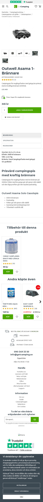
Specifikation (8, 140)
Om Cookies (21, 406)
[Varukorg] (40, 6)
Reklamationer (21, 379)
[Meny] (3, 6)
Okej (21, 497)
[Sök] (7, 6)
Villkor (21, 381)
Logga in (21, 388)
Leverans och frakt (21, 374)
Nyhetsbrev (21, 404)
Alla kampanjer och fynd (22, 386)
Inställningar (21, 485)
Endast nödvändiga (22, 491)
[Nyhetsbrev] (35, 419)
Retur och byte (21, 376)
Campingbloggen (21, 402)
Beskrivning (8, 135)
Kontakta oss (21, 371)
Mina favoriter (21, 383)
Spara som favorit (13, 117)
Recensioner (8, 145)
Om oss (21, 397)
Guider (21, 399)
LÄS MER (5, 89)
